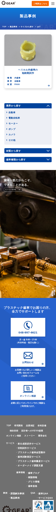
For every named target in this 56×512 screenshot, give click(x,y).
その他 (12, 140)
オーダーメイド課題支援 (30, 465)
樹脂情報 (32, 477)
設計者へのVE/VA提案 (32, 430)
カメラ (12, 134)
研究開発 (18, 425)
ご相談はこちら (40, 3)
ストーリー (29, 435)
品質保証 (30, 425)
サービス (10, 443)
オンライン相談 (13, 435)
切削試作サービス (27, 448)
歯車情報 (20, 472)
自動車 (12, 112)
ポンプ (12, 129)
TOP (4, 27)
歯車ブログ (34, 473)
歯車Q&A (43, 493)
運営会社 (42, 435)
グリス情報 (34, 481)
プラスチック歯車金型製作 (31, 452)
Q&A (33, 493)
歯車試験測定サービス (29, 456)
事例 (5, 493)
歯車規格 (32, 486)
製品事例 (13, 27)
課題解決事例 (17, 493)
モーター (13, 123)
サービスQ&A (45, 498)
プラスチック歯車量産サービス (34, 461)
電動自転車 (14, 118)
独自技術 (14, 430)
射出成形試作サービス (29, 443)
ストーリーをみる (10, 189)
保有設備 (42, 425)
